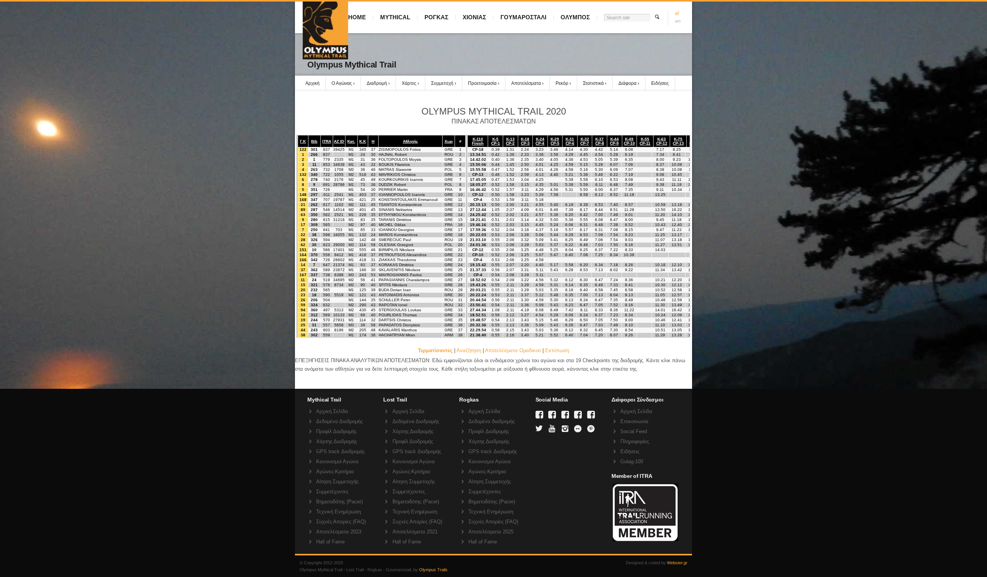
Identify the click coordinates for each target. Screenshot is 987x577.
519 (326, 280)
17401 (339, 250)
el (677, 13)
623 (326, 245)
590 (326, 295)
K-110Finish (477, 141)
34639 (339, 164)
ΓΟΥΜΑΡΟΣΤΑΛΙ (523, 17)
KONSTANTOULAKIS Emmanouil (408, 199)
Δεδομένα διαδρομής (491, 421)
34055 (339, 235)
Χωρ (449, 141)
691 (326, 184)
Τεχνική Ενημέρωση (338, 512)
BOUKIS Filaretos (394, 164)
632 (326, 305)
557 (326, 325)
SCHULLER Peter (394, 300)
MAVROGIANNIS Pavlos (400, 275)
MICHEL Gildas (392, 225)
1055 (339, 174)
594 (326, 240)
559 (326, 335)
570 (326, 320)
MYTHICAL (395, 17)
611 (326, 194)
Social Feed (633, 431)
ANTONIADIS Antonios (399, 295)
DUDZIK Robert (392, 184)
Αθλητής (410, 141)
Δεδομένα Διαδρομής (339, 421)
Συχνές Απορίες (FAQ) (341, 522)
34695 (339, 280)
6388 (339, 275)
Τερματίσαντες (435, 350)
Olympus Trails (433, 569)
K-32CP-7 (584, 141)
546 (326, 210)
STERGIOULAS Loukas (400, 310)
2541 (339, 194)
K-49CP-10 (629, 141)
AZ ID (339, 141)
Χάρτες (409, 83)
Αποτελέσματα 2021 (415, 532)
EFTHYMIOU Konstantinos (402, 215)
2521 (339, 215)
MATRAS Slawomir (395, 169)
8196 (339, 330)
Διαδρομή (377, 83)
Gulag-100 (631, 461)
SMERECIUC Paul (395, 240)
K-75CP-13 (678, 141)
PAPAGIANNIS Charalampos (404, 280)
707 (326, 199)
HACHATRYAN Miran (397, 335)
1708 (339, 169)
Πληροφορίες (634, 441)
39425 (339, 149)
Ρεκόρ (562, 83)
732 (326, 169)
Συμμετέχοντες (332, 491)
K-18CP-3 (525, 141)
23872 (339, 270)
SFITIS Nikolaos (393, 285)
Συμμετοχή (442, 83)
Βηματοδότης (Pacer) (339, 501)
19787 (339, 199)
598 (326, 235)
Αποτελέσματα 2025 (491, 532)
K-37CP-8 (599, 141)
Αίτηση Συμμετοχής (337, 481)
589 (326, 270)
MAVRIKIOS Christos (397, 174)
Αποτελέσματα (526, 83)
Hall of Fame (330, 542)
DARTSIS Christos (395, 320)
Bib (314, 141)
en (677, 21)
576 (326, 285)
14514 (339, 210)
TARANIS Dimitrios (395, 220)
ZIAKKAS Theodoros (397, 260)
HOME (357, 17)
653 (326, 164)
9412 (339, 255)
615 (326, 220)
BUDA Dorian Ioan (395, 290)
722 (326, 174)
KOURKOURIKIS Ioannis (401, 179)
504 (326, 300)
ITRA (326, 141)
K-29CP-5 (555, 141)
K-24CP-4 (540, 141)
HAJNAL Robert (393, 154)
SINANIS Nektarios (395, 210)
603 (326, 330)
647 (326, 265)
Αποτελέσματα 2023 (338, 532)
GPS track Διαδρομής (340, 451)
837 (326, 149)
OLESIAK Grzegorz (396, 245)
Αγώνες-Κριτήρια (335, 471)
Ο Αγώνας (342, 83)
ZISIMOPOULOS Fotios (400, 149)
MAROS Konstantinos (398, 235)
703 (338, 230)
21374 (339, 265)
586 (326, 250)
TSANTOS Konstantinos (400, 204)
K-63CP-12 (661, 141)
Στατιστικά (593, 83)
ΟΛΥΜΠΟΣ (575, 17)
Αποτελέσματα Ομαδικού (513, 350)
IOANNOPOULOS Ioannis (402, 194)
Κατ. (351, 141)
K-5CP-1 (495, 141)
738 (326, 275)
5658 (339, 325)
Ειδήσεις (660, 83)
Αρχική (312, 83)
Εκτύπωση (557, 350)
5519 (339, 295)
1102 (339, 204)
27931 (339, 320)
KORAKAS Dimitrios (396, 265)
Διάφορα (627, 83)
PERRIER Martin (393, 189)
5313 (339, 310)
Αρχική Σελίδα (332, 411)
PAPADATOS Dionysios (399, 325)
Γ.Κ (303, 141)
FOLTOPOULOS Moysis (400, 159)
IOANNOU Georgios (396, 230)
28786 (339, 184)
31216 (339, 220)
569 (326, 315)
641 (326, 230)
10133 (339, 315)
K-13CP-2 (510, 141)
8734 (339, 285)
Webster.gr (677, 562)
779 (326, 159)
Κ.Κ (362, 141)
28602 (339, 260)
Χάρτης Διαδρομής (336, 441)
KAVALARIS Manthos (398, 330)
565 (326, 225)
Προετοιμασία (482, 83)
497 (326, 310)
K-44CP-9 (614, 141)
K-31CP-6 (570, 141)
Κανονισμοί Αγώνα (337, 461)
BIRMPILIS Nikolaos (396, 250)
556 (326, 255)
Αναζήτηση (468, 350)
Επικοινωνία (634, 421)
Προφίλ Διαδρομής (336, 431)
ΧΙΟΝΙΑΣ (474, 17)
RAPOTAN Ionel (393, 305)
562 (326, 215)
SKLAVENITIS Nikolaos (399, 270)
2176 (339, 179)
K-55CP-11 (645, 141)
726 (326, 189)
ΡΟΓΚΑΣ (436, 17)
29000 (339, 245)
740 (326, 179)
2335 (339, 159)
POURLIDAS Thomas (398, 315)
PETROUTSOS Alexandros (402, 255)
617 (326, 204)
